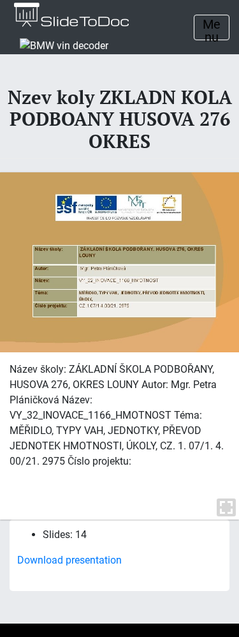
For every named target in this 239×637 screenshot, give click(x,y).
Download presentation (69, 560)
